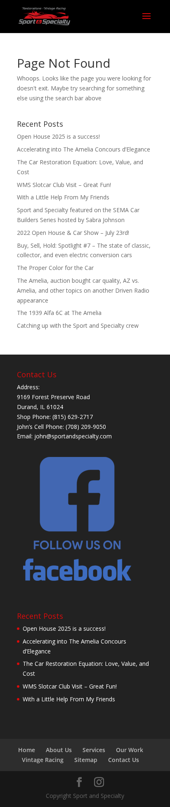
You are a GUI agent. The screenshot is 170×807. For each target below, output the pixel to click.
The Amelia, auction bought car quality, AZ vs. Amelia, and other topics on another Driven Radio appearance (83, 290)
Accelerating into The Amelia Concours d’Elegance (83, 149)
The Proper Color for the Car (55, 268)
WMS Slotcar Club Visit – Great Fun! (64, 185)
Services (94, 750)
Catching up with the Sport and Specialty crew (78, 325)
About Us (59, 750)
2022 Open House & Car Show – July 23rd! (73, 233)
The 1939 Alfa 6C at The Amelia (59, 313)
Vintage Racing (43, 760)
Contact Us (123, 760)
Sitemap (85, 760)
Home (26, 750)
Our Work (129, 750)
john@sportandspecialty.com (73, 436)
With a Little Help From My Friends (63, 197)
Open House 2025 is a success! (58, 136)
